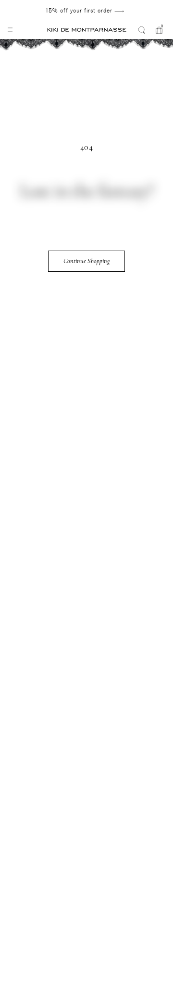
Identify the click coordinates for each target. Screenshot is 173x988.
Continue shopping (86, 261)
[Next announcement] (144, 10)
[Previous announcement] (25, 10)
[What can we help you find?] (141, 29)
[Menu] (10, 29)
